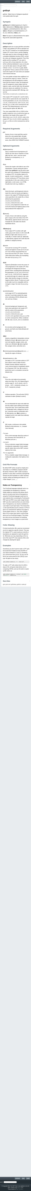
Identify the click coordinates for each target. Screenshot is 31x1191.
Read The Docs (19, 1189)
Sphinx (18, 1187)
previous (17, 1)
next (23, 1)
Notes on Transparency (12, 485)
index (28, 1)
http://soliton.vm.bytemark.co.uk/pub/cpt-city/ (15, 94)
